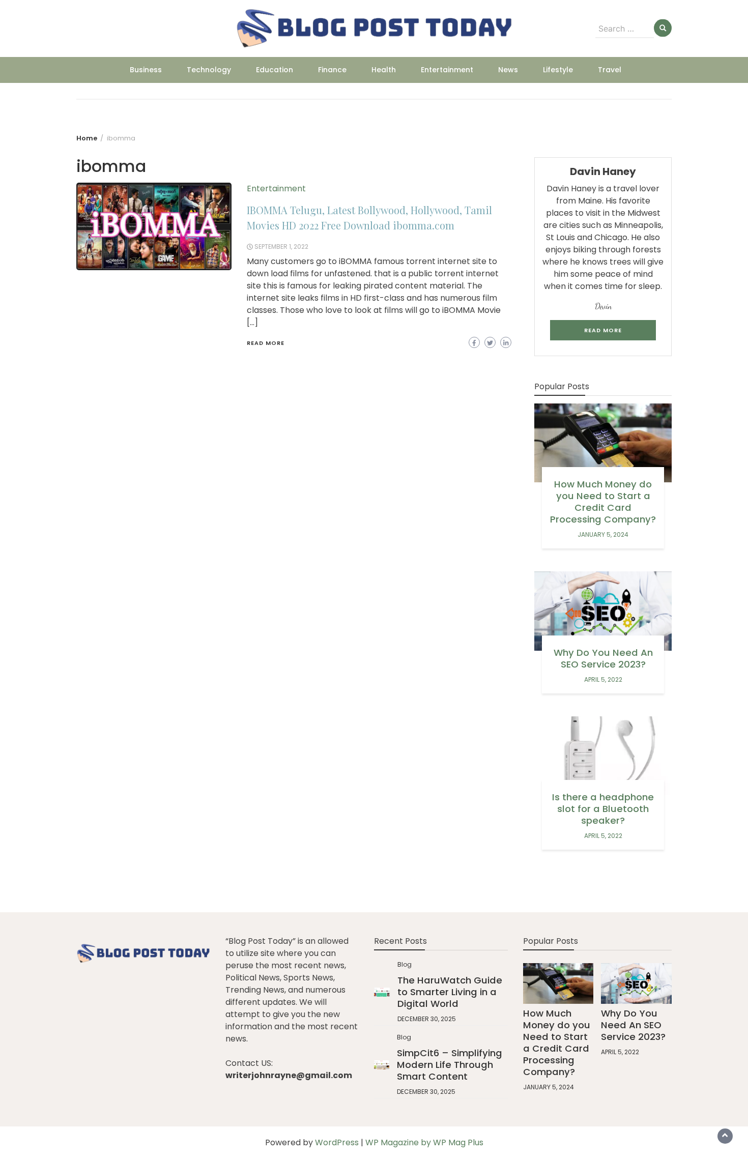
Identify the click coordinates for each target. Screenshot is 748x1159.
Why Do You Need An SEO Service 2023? (603, 658)
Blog (404, 964)
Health (383, 70)
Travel (609, 70)
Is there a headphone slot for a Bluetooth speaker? (603, 809)
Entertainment (447, 70)
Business (146, 70)
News (508, 70)
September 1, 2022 (281, 246)
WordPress (337, 1142)
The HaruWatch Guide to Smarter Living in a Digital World (449, 992)
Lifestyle (558, 70)
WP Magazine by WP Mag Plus (424, 1142)
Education (274, 70)
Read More (265, 343)
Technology (209, 70)
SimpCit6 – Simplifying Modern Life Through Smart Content (449, 1065)
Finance (332, 70)
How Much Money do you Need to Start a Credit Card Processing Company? (603, 502)
